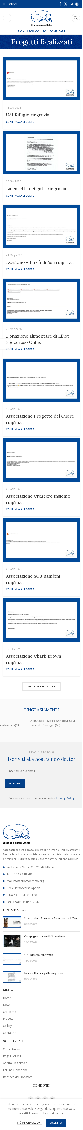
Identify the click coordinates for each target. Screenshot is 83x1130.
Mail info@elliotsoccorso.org (25, 881)
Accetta (56, 1122)
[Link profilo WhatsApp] (71, 4)
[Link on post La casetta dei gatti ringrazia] (41, 152)
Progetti (8, 1018)
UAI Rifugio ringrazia (27, 115)
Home (7, 998)
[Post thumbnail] (12, 922)
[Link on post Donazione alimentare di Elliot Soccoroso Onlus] (41, 300)
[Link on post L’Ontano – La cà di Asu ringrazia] (41, 226)
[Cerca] (76, 18)
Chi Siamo (9, 1012)
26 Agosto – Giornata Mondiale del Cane (51, 918)
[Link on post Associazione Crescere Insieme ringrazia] (41, 460)
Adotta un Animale (15, 1063)
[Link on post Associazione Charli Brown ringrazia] (41, 620)
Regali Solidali (12, 1056)
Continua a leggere (20, 122)
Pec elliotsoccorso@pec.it (23, 888)
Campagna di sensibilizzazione (44, 936)
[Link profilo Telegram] (77, 4)
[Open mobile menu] (7, 18)
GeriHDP (73, 859)
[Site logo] (41, 18)
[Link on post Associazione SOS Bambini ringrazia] (41, 540)
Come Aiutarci (12, 1049)
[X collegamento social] (65, 4)
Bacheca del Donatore (17, 1077)
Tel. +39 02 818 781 (19, 874)
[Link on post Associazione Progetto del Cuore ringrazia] (41, 380)
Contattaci (10, 1033)
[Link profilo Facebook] (60, 4)
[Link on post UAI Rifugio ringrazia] (41, 78)
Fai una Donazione (15, 1070)
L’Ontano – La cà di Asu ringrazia (40, 262)
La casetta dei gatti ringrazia (36, 188)
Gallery (7, 1026)
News (6, 1005)
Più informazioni (29, 1122)
